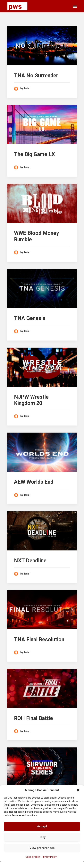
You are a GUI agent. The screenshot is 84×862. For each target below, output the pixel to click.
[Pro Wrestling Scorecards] (17, 6)
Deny (42, 837)
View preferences (42, 848)
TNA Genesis (29, 318)
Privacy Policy (49, 857)
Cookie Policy (32, 857)
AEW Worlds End (33, 482)
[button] (78, 790)
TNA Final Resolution (39, 639)
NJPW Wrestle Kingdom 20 (31, 400)
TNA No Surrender (36, 75)
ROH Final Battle (33, 718)
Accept (42, 826)
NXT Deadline (30, 560)
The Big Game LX (34, 154)
